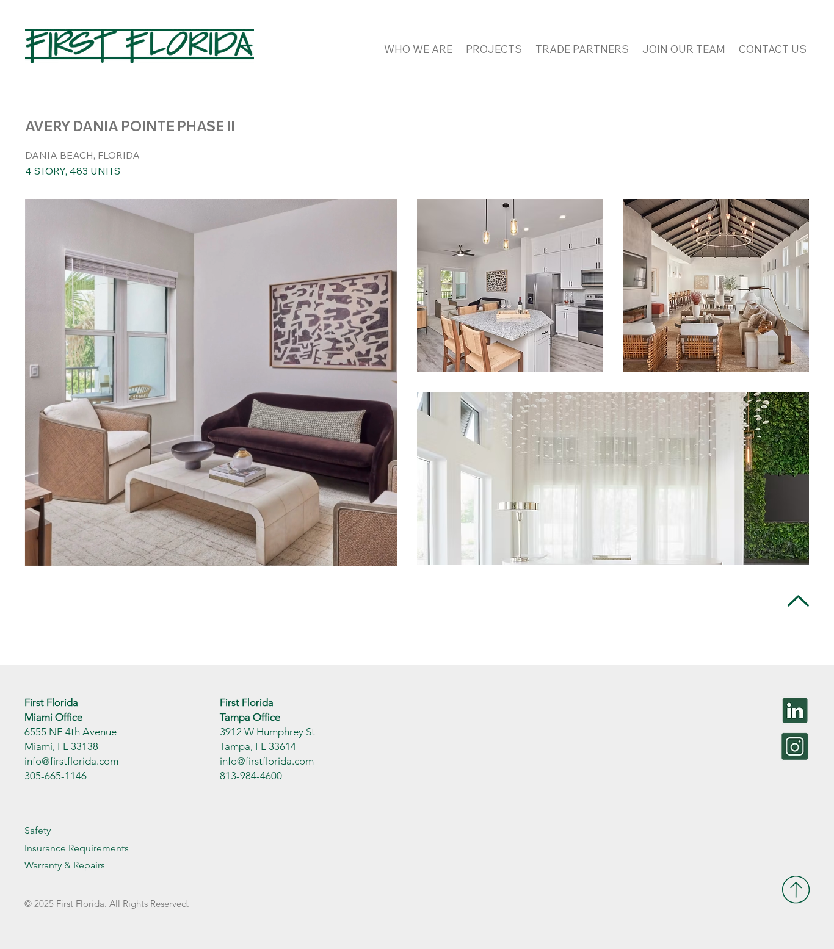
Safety (37, 830)
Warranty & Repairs (64, 865)
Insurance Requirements (76, 848)
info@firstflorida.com (71, 761)
